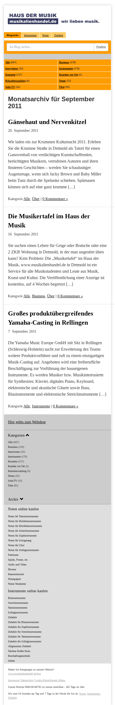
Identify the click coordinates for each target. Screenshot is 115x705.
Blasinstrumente (16, 598)
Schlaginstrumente (18, 612)
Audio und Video (17, 564)
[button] (57, 435)
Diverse (12, 569)
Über (62, 86)
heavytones (11, 68)
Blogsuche (12, 35)
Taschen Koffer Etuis (19, 651)
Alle (7, 62)
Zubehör (58, 35)
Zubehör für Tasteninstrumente (24, 636)
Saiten (11, 660)
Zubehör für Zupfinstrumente (23, 626)
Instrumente (30, 35)
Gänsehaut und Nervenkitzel (47, 121)
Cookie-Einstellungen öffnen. (50, 680)
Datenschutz (27, 680)
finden (101, 47)
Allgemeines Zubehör (19, 646)
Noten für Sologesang (19, 540)
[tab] (57, 435)
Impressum (14, 680)
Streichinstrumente (18, 602)
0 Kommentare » (55, 199)
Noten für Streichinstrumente (23, 530)
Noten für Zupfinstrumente (22, 535)
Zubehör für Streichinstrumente (24, 631)
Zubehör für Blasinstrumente (23, 622)
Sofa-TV (10, 86)
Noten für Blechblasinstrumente (25, 525)
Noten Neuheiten (17, 583)
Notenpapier (14, 579)
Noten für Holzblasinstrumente (24, 521)
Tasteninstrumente (17, 607)
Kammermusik (16, 574)
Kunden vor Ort (68, 74)
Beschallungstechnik (19, 655)
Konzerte (10, 74)
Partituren (13, 554)
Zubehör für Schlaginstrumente (24, 641)
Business (64, 62)
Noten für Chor (16, 545)
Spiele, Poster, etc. (18, 559)
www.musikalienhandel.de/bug (24, 673)
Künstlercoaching (15, 80)
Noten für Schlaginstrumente (23, 550)
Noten (45, 35)
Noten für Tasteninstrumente (23, 516)
